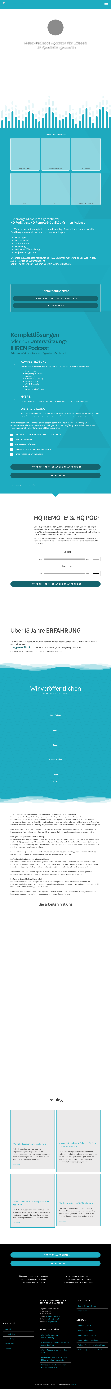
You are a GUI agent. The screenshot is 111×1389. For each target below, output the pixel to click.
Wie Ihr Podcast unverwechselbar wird (29, 1144)
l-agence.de (52, 1321)
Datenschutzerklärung (87, 1306)
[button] (55, 434)
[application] (67, 559)
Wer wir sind (9, 1344)
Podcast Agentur (84, 1326)
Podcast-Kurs (10, 1334)
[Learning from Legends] (85, 139)
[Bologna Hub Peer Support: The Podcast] (25, 174)
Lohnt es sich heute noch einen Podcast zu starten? (53, 1366)
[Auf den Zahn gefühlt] (55, 174)
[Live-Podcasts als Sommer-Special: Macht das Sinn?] (32, 1185)
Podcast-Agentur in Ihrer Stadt (90, 1350)
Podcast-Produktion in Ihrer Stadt (91, 1345)
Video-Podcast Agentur (87, 1335)
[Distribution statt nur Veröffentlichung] (78, 1186)
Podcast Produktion (85, 1330)
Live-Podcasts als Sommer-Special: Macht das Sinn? (55, 1343)
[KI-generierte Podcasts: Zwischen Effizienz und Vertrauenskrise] (78, 1124)
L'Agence (73, 1384)
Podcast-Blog (10, 1339)
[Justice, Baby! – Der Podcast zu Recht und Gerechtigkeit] (85, 174)
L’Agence (28, 257)
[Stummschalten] (92, 559)
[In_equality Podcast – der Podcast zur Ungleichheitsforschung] (55, 139)
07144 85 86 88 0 (53, 1316)
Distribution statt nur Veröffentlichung (76, 1203)
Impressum (82, 1311)
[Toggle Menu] (106, 4)
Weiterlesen (16, 1164)
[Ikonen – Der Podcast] (25, 139)
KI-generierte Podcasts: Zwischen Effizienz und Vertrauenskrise (54, 1358)
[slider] (96, 559)
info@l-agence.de (53, 1319)
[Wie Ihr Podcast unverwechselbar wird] (32, 1124)
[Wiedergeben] (37, 559)
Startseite (8, 1329)
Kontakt (8, 1348)
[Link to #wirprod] (55, 27)
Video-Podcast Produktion (88, 1340)
